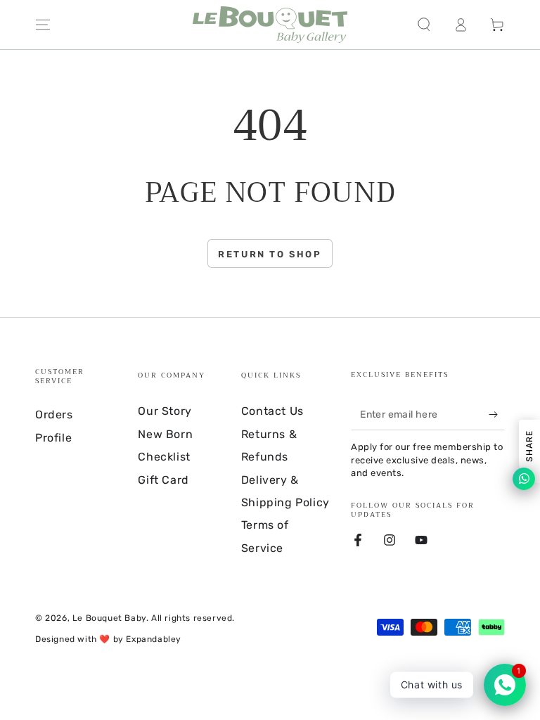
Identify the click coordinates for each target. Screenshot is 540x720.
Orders (54, 414)
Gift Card (163, 480)
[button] (424, 24)
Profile (53, 437)
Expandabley (153, 639)
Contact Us (272, 411)
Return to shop (269, 254)
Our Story (164, 411)
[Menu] (43, 24)
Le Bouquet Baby (109, 618)
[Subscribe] (497, 414)
